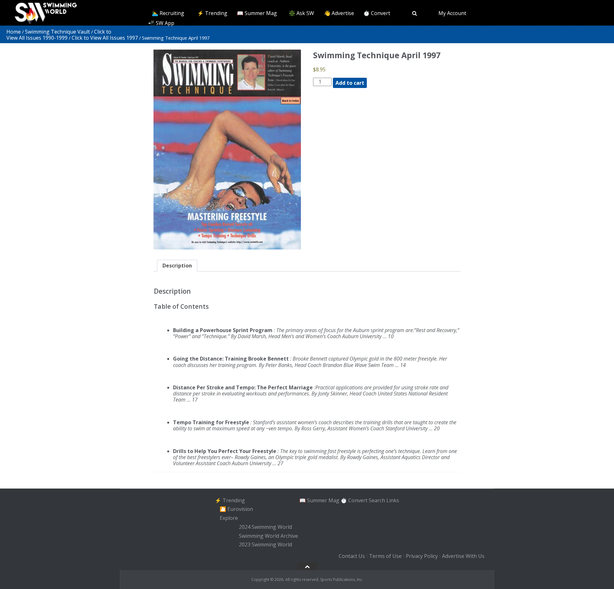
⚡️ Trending (212, 13)
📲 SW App (161, 23)
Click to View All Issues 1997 (105, 37)
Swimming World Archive (268, 535)
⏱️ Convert (376, 13)
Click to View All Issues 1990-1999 (58, 34)
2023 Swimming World (265, 544)
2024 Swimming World (265, 526)
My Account (452, 13)
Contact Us (352, 556)
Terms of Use (385, 556)
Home (13, 31)
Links (392, 500)
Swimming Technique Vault (57, 31)
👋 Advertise (339, 13)
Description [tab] (177, 265)
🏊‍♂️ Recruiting (168, 13)
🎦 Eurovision (236, 509)
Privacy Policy (422, 556)
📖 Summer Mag (257, 13)
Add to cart (349, 82)
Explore (229, 517)
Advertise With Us (463, 556)
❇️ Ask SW (301, 13)
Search (377, 500)
